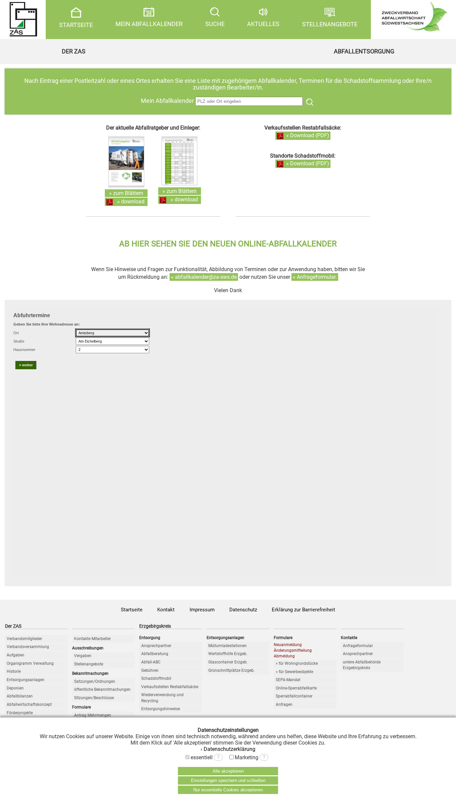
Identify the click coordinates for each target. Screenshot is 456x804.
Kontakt (166, 610)
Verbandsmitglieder (24, 638)
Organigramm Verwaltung (30, 663)
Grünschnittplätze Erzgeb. (231, 670)
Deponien (15, 688)
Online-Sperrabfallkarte (296, 688)
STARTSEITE (76, 25)
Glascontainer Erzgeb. (228, 662)
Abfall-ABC (151, 662)
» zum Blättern (126, 193)
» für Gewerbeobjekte (294, 671)
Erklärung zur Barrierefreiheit (303, 610)
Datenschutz (243, 610)
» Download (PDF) (307, 135)
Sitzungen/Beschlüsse (94, 697)
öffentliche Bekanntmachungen (102, 689)
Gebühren (150, 670)
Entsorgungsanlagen (25, 679)
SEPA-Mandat (288, 679)
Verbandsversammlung (28, 646)
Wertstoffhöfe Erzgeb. (227, 653)
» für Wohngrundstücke (297, 663)
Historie (14, 671)
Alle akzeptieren (228, 771)
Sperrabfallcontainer (294, 696)
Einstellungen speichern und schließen (228, 780)
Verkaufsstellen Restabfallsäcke (169, 686)
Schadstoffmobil (156, 678)
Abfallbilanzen (20, 696)
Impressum (202, 610)
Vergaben (82, 655)
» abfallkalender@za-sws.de (204, 277)
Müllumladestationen (227, 645)
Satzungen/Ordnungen (94, 681)
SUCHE (215, 24)
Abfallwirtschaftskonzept (29, 704)
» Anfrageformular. (315, 277)
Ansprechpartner (156, 645)
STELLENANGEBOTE (330, 24)
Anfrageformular (358, 645)
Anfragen (284, 704)
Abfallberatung (154, 653)
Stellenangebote (88, 664)
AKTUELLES (263, 24)
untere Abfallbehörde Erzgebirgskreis (362, 665)
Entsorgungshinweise (160, 709)
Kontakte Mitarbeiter (92, 638)
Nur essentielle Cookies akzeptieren (228, 789)
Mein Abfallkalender (168, 100)
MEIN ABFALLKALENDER (149, 24)
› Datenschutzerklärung (228, 749)
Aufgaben (15, 655)
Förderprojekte (20, 713)
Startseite (132, 610)
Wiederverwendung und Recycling (162, 697)
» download (131, 201)
